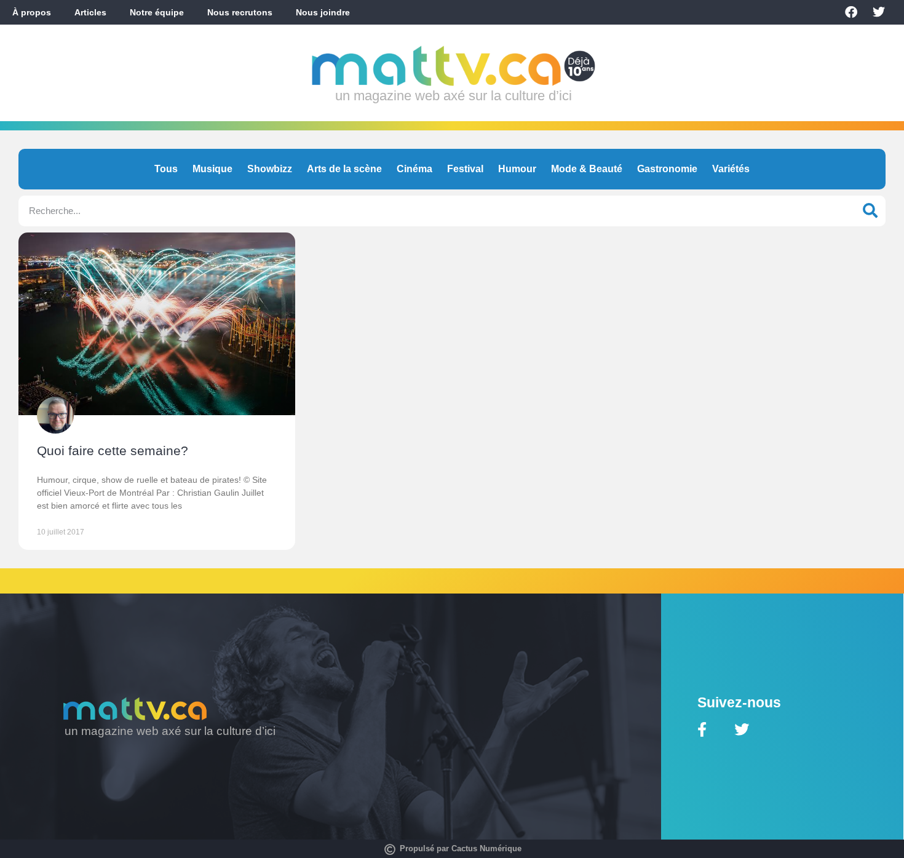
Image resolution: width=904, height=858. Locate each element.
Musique (212, 169)
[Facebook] (851, 12)
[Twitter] (878, 12)
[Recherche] (870, 211)
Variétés (731, 169)
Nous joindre (323, 12)
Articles (90, 12)
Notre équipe (157, 12)
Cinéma (414, 169)
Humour (517, 169)
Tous (166, 169)
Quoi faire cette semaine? (112, 450)
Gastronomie (667, 169)
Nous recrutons (239, 12)
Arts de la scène (344, 169)
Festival (465, 169)
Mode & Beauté (586, 169)
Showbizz (269, 169)
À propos (31, 12)
